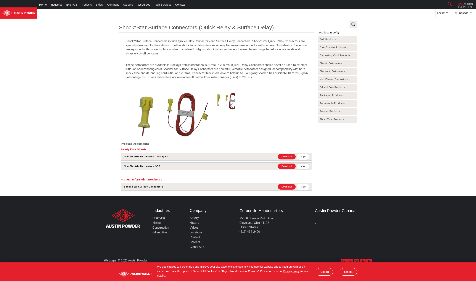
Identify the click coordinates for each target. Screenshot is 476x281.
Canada (463, 13)
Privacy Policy (291, 271)
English (441, 13)
